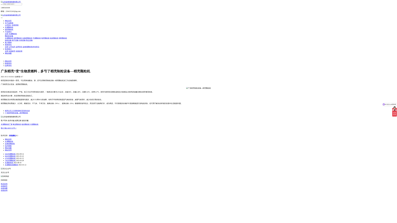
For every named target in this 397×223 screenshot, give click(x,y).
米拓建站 (12, 135)
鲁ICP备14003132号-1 (8, 128)
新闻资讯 (8, 63)
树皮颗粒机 (17, 124)
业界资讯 (8, 65)
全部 (6, 34)
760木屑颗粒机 (10, 160)
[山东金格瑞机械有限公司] (198, 2)
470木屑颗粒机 (10, 158)
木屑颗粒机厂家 (6, 124)
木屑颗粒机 (34, 124)
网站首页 (8, 21)
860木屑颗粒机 (10, 156)
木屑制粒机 (9, 163)
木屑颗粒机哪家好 (11, 165)
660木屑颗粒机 (10, 154)
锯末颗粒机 (26, 124)
